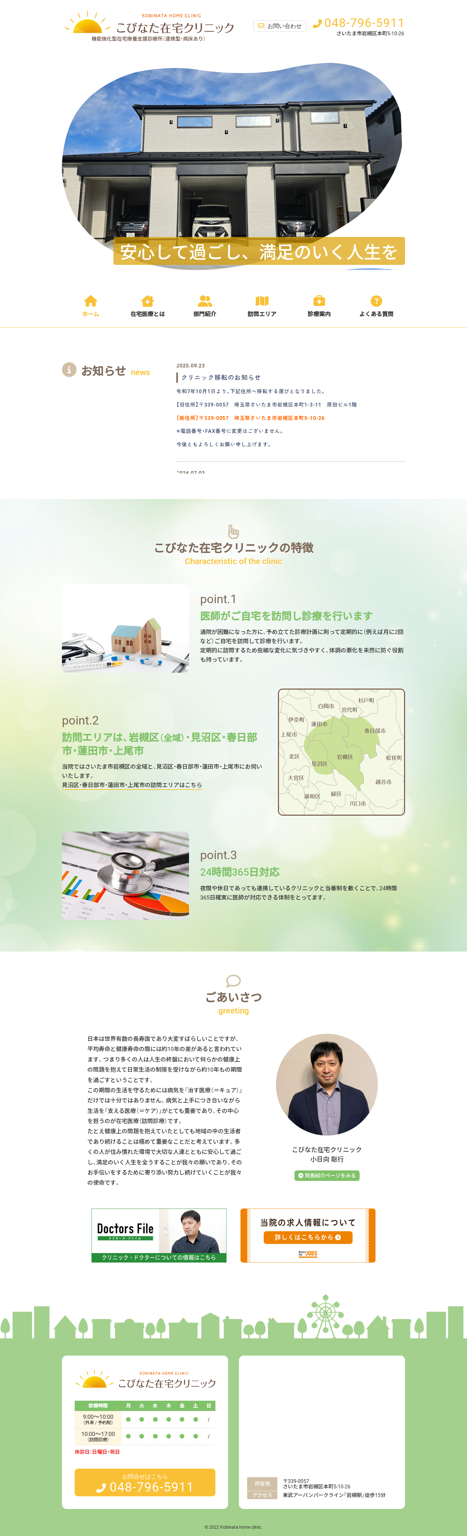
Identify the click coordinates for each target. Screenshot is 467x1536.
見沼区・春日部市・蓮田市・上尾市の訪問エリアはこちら (132, 785)
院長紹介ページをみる (330, 1176)
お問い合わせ (284, 26)
